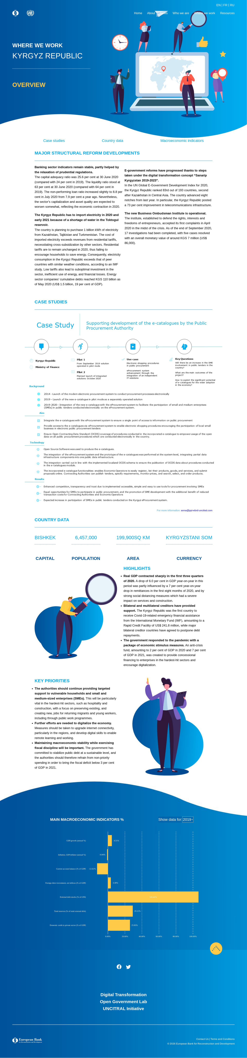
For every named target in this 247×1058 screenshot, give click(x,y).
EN (218, 5)
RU (232, 5)
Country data (112, 141)
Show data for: (170, 819)
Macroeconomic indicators (182, 141)
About (151, 13)
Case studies (54, 141)
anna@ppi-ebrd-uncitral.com (196, 510)
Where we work (204, 13)
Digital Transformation (123, 994)
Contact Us (202, 1039)
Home (138, 13)
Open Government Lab (123, 1001)
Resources (227, 13)
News (164, 13)
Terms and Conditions (222, 1039)
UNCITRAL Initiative (123, 1008)
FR (225, 5)
